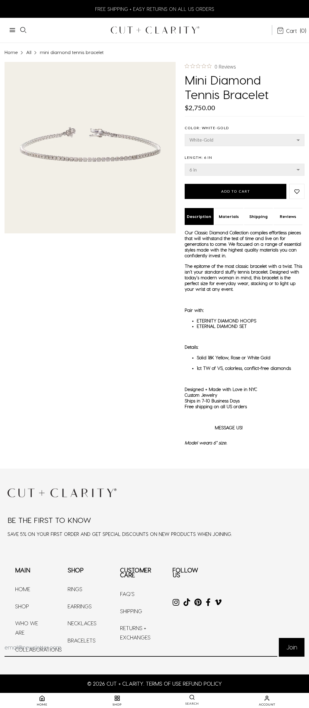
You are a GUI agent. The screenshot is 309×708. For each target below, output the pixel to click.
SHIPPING (131, 611)
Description (199, 216)
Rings (75, 589)
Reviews (288, 216)
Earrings (80, 606)
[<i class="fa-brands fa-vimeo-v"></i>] (218, 603)
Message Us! (229, 427)
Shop (22, 606)
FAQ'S (127, 594)
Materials (229, 216)
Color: (207, 128)
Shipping (258, 216)
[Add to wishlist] (296, 191)
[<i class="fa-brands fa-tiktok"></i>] (186, 603)
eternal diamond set (222, 326)
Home (22, 589)
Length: (198, 157)
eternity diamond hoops (226, 320)
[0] (287, 31)
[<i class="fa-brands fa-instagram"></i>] (176, 603)
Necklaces (82, 623)
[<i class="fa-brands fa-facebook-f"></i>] (208, 603)
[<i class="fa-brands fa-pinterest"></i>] (198, 603)
